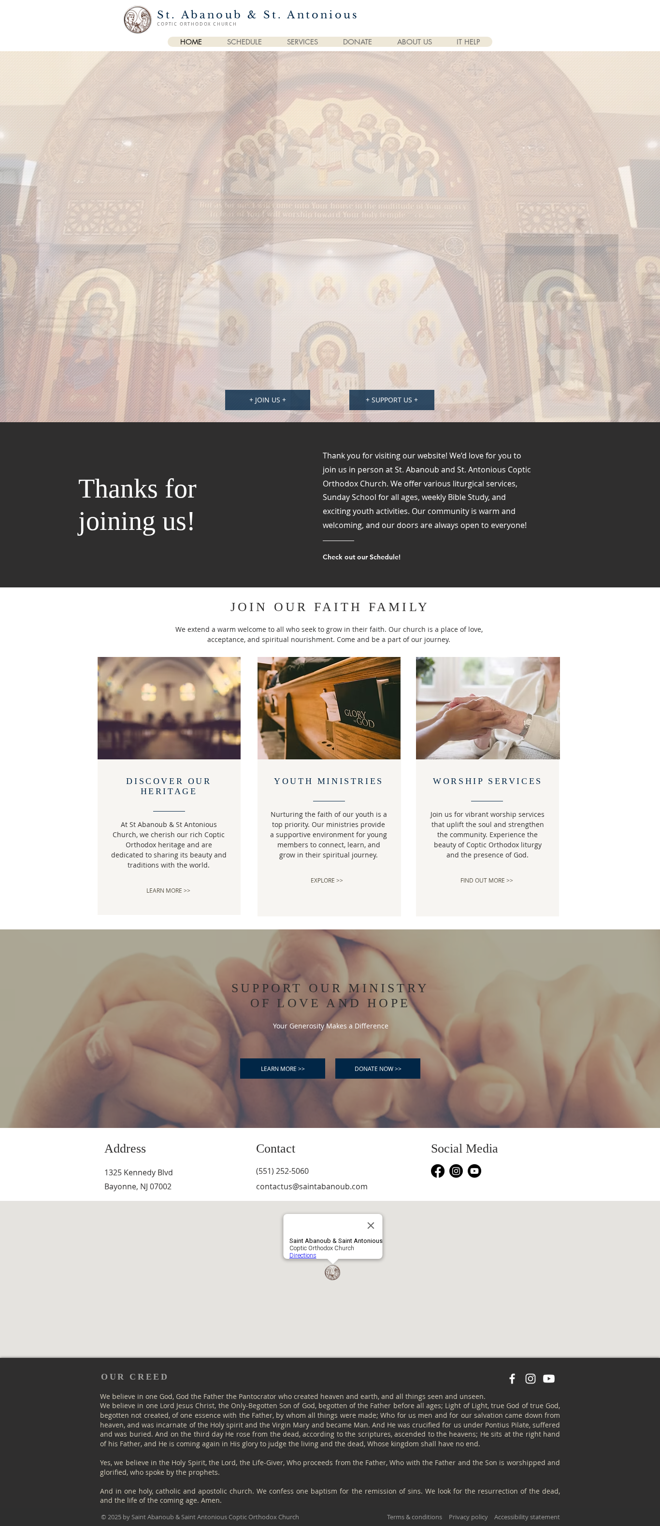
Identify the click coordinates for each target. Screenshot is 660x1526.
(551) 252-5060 (282, 1171)
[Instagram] (456, 1171)
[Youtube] (474, 1171)
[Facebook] (438, 1171)
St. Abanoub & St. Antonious (258, 15)
